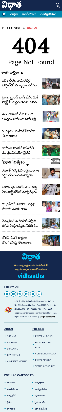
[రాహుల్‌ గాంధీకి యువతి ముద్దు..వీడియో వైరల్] (51, 150)
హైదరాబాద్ (40, 402)
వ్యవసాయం (40, 395)
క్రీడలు (9, 402)
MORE (55, 160)
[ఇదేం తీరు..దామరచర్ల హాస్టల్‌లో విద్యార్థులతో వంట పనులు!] (51, 83)
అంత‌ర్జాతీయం (48, 14)
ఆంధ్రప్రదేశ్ (11, 395)
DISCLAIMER (13, 349)
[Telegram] (32, 294)
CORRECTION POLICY (45, 354)
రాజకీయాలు (29, 14)
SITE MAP (11, 336)
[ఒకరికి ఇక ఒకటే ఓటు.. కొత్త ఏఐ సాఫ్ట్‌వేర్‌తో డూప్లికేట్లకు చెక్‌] (51, 189)
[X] (13, 294)
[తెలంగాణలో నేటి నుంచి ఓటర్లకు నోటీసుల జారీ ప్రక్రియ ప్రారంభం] (51, 116)
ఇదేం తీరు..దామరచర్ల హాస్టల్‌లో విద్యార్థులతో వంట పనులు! (20, 85)
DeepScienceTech (47, 317)
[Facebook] (7, 294)
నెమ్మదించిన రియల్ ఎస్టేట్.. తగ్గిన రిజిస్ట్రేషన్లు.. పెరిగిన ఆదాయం (20, 225)
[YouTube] (39, 294)
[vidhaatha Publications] (31, 257)
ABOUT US (12, 342)
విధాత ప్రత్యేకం (41, 408)
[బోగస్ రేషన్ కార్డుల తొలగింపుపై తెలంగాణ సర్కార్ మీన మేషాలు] (51, 240)
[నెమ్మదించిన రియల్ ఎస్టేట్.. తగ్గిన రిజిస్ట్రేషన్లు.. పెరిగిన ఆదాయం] (51, 223)
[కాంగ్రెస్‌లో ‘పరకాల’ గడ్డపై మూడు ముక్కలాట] (51, 206)
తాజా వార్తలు (10, 73)
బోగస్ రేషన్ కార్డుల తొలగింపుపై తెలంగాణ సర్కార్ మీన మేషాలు (16, 242)
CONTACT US (13, 355)
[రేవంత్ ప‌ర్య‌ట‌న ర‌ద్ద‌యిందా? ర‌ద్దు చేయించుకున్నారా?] (51, 173)
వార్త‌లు (14, 14)
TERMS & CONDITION (45, 366)
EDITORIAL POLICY (44, 336)
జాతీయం (11, 408)
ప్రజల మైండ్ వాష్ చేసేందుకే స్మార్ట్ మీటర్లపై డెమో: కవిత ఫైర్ (20, 102)
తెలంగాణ (11, 382)
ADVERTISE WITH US (17, 361)
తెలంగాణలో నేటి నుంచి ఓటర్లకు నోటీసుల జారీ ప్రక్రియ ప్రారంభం (21, 119)
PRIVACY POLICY (43, 360)
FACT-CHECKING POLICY (43, 345)
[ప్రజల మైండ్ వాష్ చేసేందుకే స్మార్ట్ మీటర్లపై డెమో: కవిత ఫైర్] (51, 100)
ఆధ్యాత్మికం (39, 382)
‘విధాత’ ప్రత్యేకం (13, 163)
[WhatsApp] (26, 294)
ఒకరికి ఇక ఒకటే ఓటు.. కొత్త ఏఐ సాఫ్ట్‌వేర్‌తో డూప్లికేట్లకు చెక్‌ (19, 192)
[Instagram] (19, 294)
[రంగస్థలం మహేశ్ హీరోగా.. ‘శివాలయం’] (51, 133)
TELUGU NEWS (12, 28)
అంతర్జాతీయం (41, 389)
